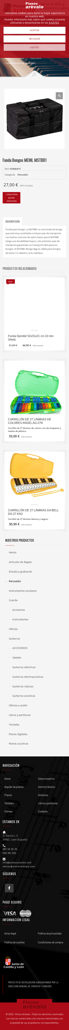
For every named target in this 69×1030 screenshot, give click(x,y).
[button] (59, 95)
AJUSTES (54, 22)
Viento (12, 552)
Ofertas (13, 629)
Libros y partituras (20, 715)
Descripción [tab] (12, 221)
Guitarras (14, 638)
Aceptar (34, 30)
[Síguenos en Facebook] (9, 888)
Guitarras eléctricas (24, 667)
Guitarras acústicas (23, 695)
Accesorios (18, 609)
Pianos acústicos (18, 743)
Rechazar (34, 38)
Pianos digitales (18, 734)
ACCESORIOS (20, 648)
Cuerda (13, 600)
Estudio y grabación (20, 571)
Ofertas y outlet (18, 705)
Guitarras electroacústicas (27, 676)
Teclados (14, 724)
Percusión (23, 174)
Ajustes (34, 47)
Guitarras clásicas (22, 686)
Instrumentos (20, 619)
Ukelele (16, 657)
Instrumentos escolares (23, 590)
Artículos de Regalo (20, 562)
